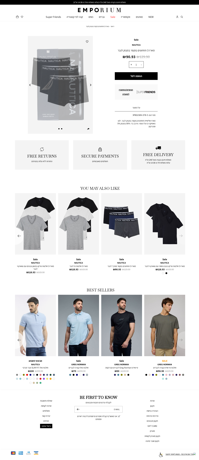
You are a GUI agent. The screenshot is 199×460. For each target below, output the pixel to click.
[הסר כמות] (141, 65)
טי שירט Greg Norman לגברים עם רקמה (121, 367)
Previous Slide (30, 85)
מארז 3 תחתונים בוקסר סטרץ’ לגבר (122, 266)
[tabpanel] (60, 85)
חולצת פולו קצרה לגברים (78, 367)
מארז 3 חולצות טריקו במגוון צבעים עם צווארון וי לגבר (35, 267)
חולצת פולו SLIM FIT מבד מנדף (35, 367)
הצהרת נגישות (152, 410)
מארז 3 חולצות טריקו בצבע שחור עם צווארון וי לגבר (165, 266)
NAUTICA (136, 44)
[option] (166, 273)
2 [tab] (59, 128)
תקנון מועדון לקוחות (152, 436)
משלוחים (46, 410)
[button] (182, 16)
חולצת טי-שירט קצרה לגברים (164, 367)
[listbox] (164, 274)
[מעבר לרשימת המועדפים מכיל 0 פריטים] (22, 16)
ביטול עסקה (46, 426)
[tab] (136, 107)
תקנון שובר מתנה (152, 441)
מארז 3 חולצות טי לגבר (78, 266)
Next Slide (90, 85)
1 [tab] (61, 128)
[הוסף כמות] (131, 65)
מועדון (152, 431)
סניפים (46, 420)
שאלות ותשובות (46, 400)
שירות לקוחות (46, 405)
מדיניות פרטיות (152, 415)
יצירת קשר (46, 415)
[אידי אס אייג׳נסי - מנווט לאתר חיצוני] (180, 455)
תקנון (152, 405)
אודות (152, 400)
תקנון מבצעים (152, 420)
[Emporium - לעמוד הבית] (99, 8)
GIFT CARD (152, 426)
